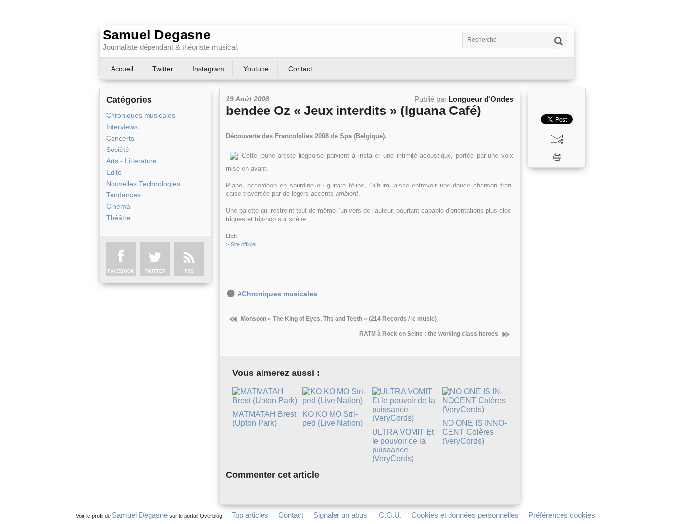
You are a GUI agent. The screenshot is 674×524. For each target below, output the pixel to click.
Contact (300, 69)
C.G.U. (390, 515)
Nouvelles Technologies (143, 183)
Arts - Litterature (131, 161)
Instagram (208, 69)
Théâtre (118, 218)
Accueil (122, 69)
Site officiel (243, 244)
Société (117, 149)
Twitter (162, 69)
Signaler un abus (341, 515)
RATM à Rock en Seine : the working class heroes (429, 333)
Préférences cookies (561, 515)
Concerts (120, 138)
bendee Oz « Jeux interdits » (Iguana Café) (353, 110)
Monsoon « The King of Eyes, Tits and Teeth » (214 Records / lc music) (338, 318)
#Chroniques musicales (277, 294)
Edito (114, 172)
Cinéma (118, 206)
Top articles (250, 515)
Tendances (123, 195)
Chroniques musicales (140, 115)
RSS (189, 271)
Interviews (122, 127)
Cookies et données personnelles (465, 515)
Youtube (256, 69)
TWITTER (155, 271)
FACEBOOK (121, 271)
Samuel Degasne (157, 35)
